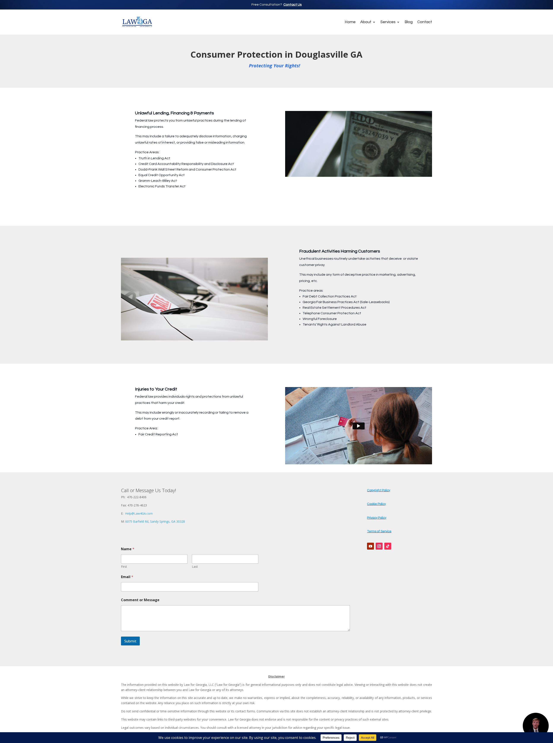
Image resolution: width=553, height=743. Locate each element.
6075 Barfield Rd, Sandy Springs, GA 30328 (155, 521)
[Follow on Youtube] (370, 546)
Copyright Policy (378, 490)
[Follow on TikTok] (387, 546)
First (124, 566)
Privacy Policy (376, 517)
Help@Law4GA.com (139, 513)
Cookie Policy (376, 504)
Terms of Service (379, 531)
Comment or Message (140, 600)
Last (195, 566)
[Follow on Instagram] (379, 546)
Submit (130, 641)
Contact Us (292, 4)
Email (127, 577)
